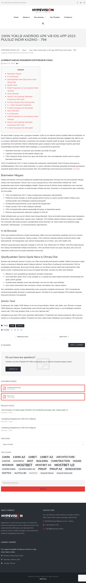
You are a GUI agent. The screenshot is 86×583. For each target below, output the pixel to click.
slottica (6, 473)
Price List (10, 396)
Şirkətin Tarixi (12, 85)
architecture (65, 457)
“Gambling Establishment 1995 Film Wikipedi (18, 419)
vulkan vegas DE (64, 473)
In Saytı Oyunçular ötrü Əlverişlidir (20, 108)
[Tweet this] (15, 330)
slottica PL (33, 473)
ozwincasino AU (27, 469)
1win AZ (20, 326)
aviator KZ (18, 461)
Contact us (13, 369)
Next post (63, 337)
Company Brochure (14, 388)
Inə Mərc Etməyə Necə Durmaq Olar (20, 102)
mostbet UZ (64, 465)
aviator (6, 461)
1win (12, 326)
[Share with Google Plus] (18, 330)
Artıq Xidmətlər (13, 94)
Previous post (22, 337)
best (30, 461)
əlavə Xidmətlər (13, 111)
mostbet (24, 465)
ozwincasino (8, 469)
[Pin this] (21, 330)
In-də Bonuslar (12, 76)
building (42, 461)
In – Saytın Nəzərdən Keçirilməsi (19, 105)
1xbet (32, 457)
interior (7, 465)
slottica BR (20, 473)
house (77, 461)
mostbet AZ (43, 465)
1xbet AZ (46, 457)
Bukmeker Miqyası (14, 74)
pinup (42, 469)
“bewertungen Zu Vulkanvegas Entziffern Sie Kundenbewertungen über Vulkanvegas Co (34, 410)
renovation (73, 469)
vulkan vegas (47, 473)
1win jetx (76, 169)
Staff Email (43, 579)
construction (60, 461)
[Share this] (12, 330)
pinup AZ (56, 469)
